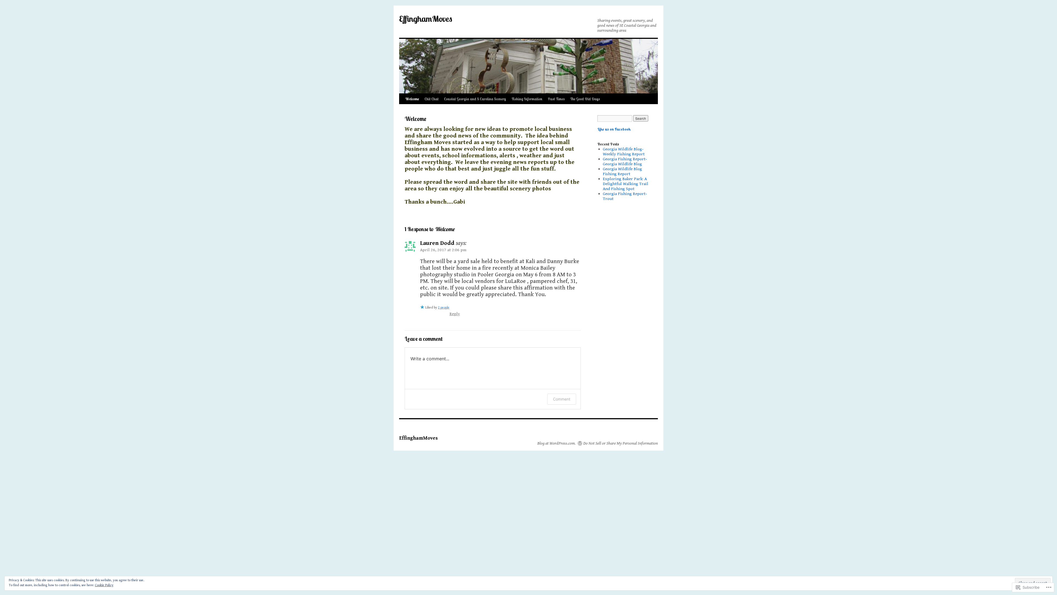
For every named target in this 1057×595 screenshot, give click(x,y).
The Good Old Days (585, 99)
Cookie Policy (104, 585)
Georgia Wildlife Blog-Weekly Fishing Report (624, 151)
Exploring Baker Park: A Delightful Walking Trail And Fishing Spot (625, 183)
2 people (444, 307)
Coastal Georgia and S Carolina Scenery (475, 99)
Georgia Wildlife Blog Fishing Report (622, 171)
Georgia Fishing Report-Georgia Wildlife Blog (625, 161)
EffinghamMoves (425, 18)
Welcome (412, 99)
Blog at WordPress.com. (556, 443)
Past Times (556, 99)
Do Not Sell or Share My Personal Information (620, 443)
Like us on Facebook (614, 129)
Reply (455, 313)
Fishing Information (526, 99)
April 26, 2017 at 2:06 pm (443, 249)
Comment (561, 399)
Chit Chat (431, 99)
